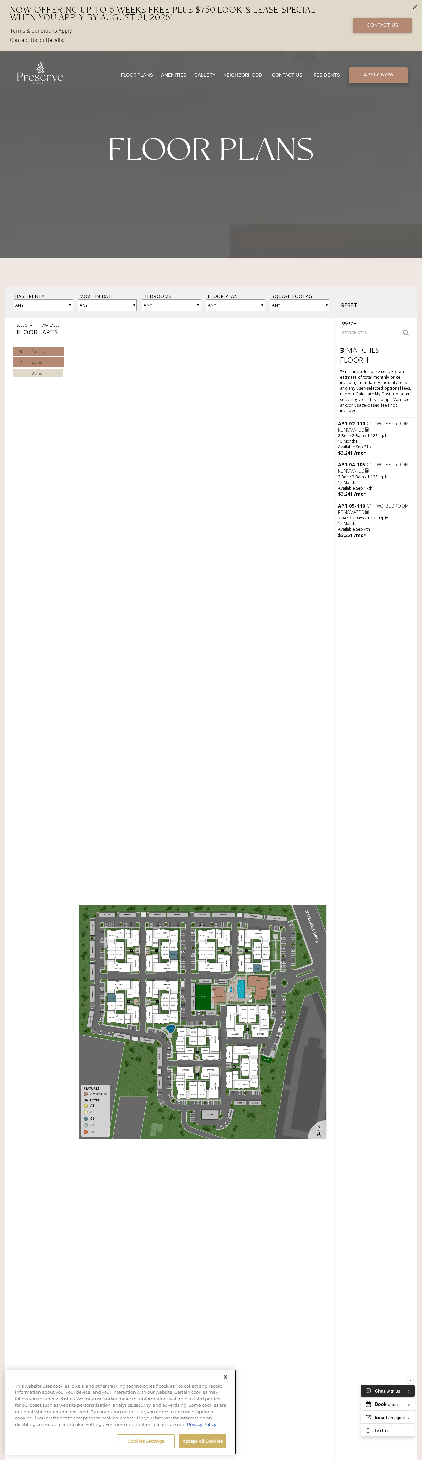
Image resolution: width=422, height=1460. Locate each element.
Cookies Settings (146, 1441)
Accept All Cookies (203, 1441)
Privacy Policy (201, 1424)
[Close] (225, 1377)
